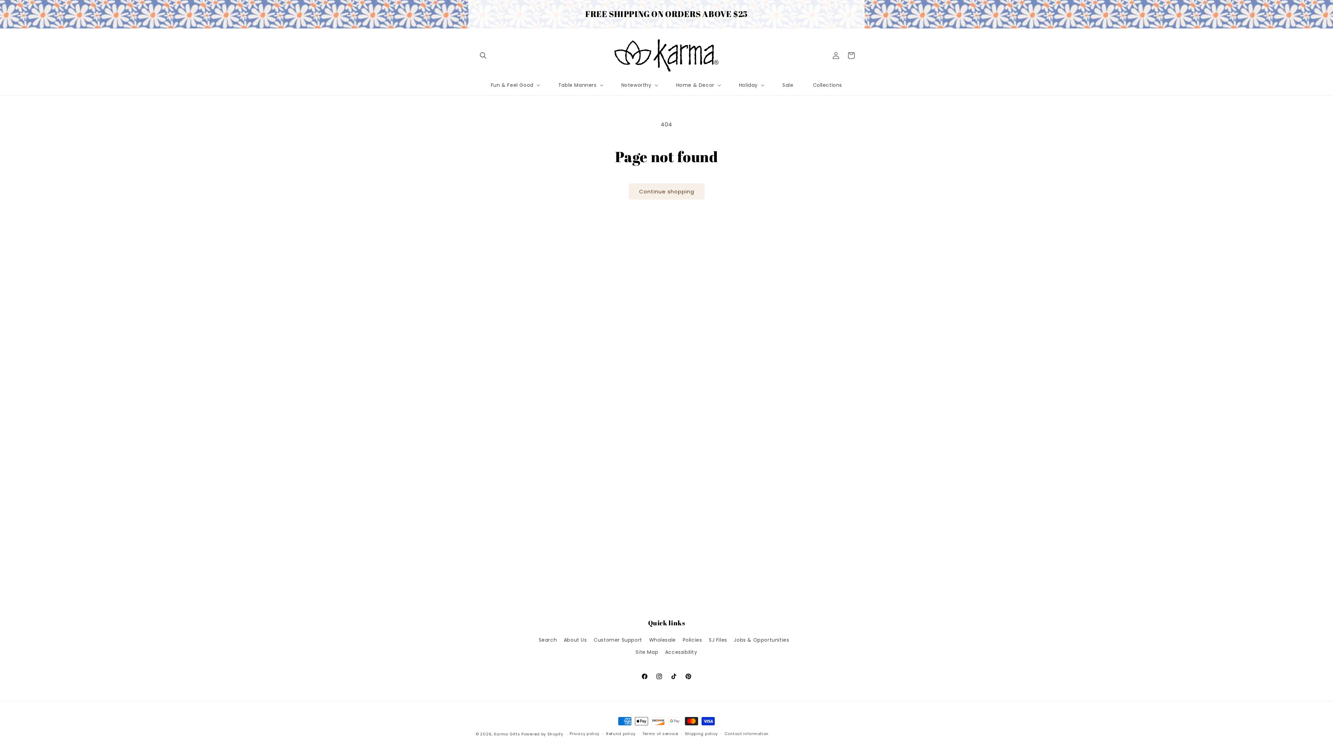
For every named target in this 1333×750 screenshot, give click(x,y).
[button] (483, 55)
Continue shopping (666, 191)
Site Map (647, 652)
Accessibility (681, 652)
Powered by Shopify (542, 734)
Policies (692, 639)
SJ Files (718, 639)
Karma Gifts (507, 734)
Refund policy (621, 733)
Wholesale (662, 639)
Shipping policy (701, 733)
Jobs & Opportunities (761, 639)
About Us (575, 639)
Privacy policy (585, 733)
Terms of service (660, 733)
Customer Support (618, 639)
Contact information (746, 733)
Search (548, 639)
